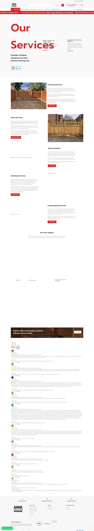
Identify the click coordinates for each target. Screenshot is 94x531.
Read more (20, 491)
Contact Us (31, 514)
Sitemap (49, 505)
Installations (50, 507)
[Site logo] (14, 5)
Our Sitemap (50, 509)
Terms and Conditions (33, 507)
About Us (67, 507)
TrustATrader (61, 12)
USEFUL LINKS (32, 505)
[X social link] (77, 1)
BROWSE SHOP (17, 9)
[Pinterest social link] (79, 1)
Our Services (68, 509)
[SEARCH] (62, 5)
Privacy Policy (31, 512)
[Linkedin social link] (80, 1)
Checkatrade (51, 12)
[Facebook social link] (75, 1)
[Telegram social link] (82, 1)
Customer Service (70, 505)
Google (45, 12)
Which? (41, 12)
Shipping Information (33, 509)
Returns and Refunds (33, 511)
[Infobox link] (71, 5)
